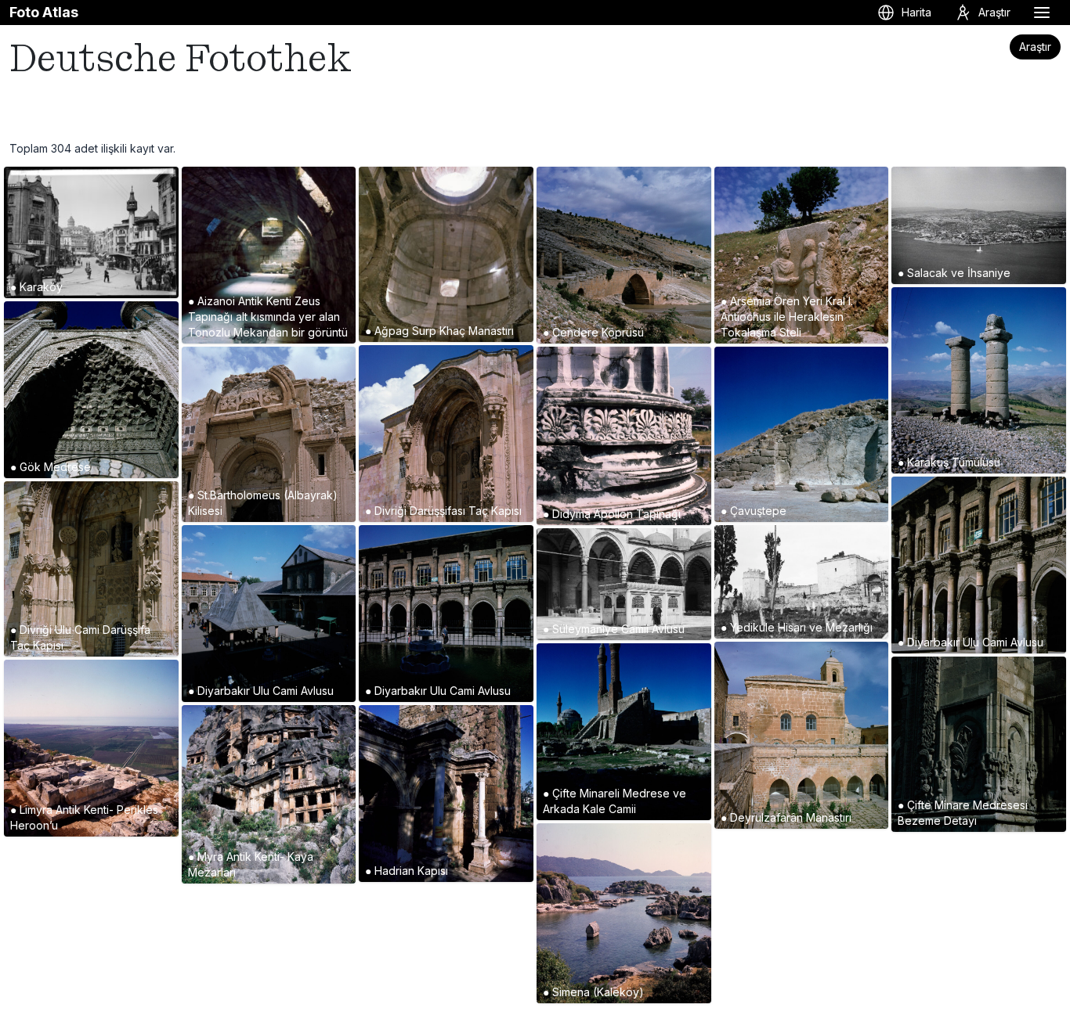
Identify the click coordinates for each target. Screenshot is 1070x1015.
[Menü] (1042, 12)
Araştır (1035, 46)
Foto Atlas (43, 12)
